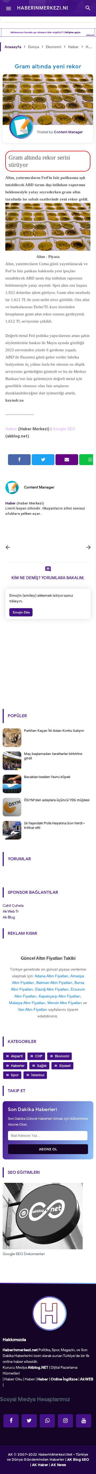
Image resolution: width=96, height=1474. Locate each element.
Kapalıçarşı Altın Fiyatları (60, 996)
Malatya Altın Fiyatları (27, 1003)
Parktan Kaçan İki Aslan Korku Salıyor (54, 730)
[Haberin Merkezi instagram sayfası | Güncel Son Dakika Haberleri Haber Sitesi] (65, 1420)
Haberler (18, 1065)
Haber (30, 1379)
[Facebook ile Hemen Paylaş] (19, 459)
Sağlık (42, 1065)
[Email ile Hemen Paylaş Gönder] (66, 459)
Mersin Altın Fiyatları (64, 1003)
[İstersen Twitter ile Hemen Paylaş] (43, 459)
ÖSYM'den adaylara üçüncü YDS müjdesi (56, 800)
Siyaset (65, 1065)
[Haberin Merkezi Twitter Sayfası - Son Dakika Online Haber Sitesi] (29, 1420)
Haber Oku (13, 1379)
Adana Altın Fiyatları (52, 976)
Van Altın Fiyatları (32, 1009)
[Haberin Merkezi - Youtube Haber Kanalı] (83, 1420)
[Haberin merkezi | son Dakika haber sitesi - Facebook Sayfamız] (11, 1420)
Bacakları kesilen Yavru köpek (47, 777)
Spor (15, 1075)
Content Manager (39, 487)
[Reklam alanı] (48, 32)
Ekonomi (62, 1056)
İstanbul (37, 1075)
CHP (38, 1056)
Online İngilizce (64, 1379)
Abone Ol (48, 1149)
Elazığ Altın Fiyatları (52, 989)
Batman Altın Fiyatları (54, 982)
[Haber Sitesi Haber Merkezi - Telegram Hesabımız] (47, 1420)
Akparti (17, 1056)
